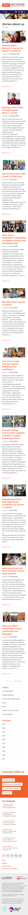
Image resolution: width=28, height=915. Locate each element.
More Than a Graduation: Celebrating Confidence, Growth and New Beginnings (14, 239)
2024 (3, 732)
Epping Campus (7, 829)
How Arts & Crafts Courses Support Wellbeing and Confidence (10, 365)
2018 (3, 755)
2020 (3, 747)
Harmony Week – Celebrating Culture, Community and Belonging (12, 629)
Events (4, 703)
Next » (19, 681)
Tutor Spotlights (7, 714)
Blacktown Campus (8, 804)
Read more (6, 86)
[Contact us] (22, 12)
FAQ (3, 861)
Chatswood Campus (9, 821)
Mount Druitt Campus (9, 838)
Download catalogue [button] (12, 788)
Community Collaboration (11, 699)
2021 (3, 743)
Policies (4, 863)
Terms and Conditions (10, 869)
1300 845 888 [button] (9, 780)
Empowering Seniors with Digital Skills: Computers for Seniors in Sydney (13, 503)
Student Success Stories (10, 710)
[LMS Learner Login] (19, 12)
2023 (3, 736)
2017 (3, 759)
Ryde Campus (7, 846)
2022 (3, 740)
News (4, 706)
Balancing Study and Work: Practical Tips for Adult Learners (13, 571)
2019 (3, 751)
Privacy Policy (6, 866)
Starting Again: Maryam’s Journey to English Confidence (12, 48)
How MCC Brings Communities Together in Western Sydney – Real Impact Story (13, 434)
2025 (3, 728)
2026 (3, 724)
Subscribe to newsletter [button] (13, 784)
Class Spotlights (7, 691)
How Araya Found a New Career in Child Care (14, 175)
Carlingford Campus (9, 812)
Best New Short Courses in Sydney (13, 303)
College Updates (8, 695)
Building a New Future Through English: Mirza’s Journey (12, 110)
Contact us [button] (7, 793)
